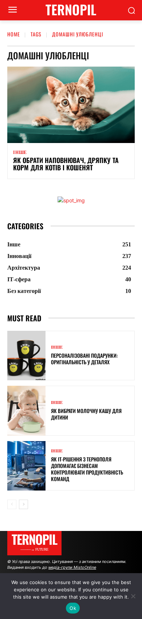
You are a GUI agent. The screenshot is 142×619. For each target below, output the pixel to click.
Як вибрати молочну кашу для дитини (86, 414)
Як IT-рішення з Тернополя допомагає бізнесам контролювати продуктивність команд (87, 469)
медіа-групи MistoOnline (72, 567)
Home (13, 34)
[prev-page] (11, 504)
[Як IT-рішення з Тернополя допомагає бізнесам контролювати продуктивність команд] (26, 466)
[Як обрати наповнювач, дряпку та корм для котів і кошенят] (71, 105)
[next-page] (23, 504)
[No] (133, 596)
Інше (20, 152)
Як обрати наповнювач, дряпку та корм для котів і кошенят (66, 163)
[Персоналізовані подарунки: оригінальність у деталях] (26, 356)
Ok (73, 608)
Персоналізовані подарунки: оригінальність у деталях (84, 359)
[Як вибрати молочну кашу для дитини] (26, 411)
